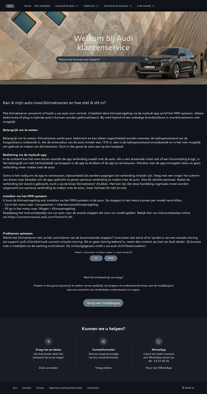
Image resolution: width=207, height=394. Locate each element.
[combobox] (99, 59)
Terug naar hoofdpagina (103, 303)
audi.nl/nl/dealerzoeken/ (128, 246)
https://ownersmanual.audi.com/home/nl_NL (40, 217)
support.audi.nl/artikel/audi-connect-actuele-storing (45, 241)
